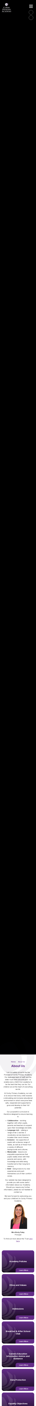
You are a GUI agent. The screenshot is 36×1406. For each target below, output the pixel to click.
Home (13, 1062)
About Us (21, 1062)
